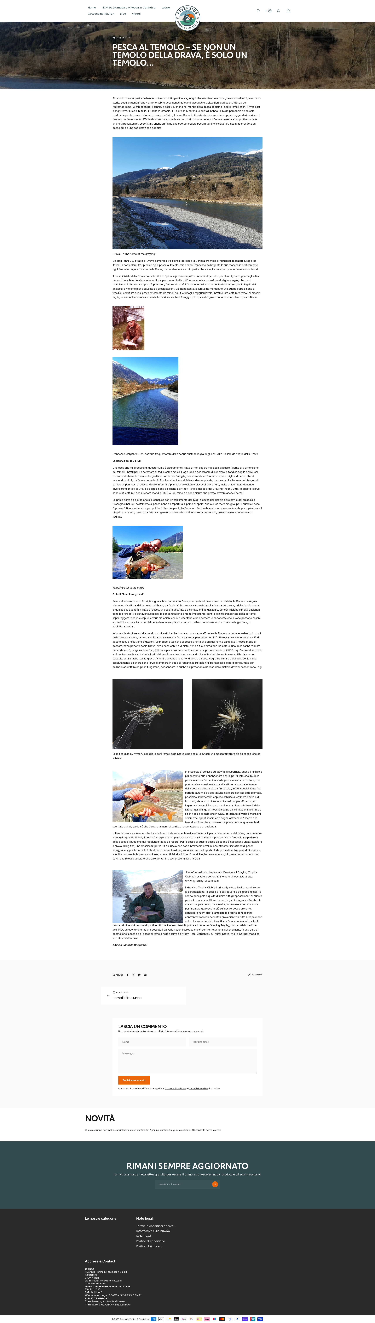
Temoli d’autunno (127, 998)
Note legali (143, 1236)
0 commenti (257, 975)
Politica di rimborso (149, 1246)
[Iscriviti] (215, 1184)
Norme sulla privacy (175, 1088)
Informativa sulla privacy (153, 1231)
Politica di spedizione (150, 1241)
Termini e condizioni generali (155, 1226)
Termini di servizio (198, 1088)
